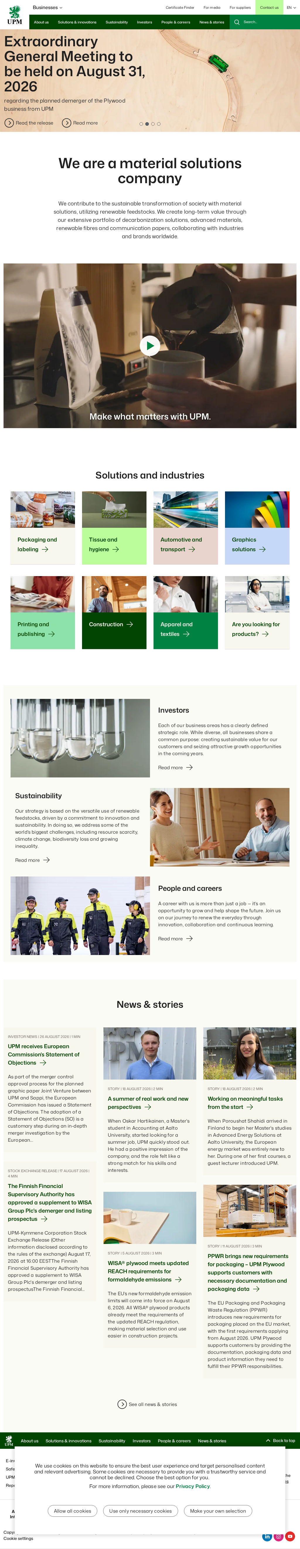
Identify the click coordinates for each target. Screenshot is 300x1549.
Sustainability (112, 1441)
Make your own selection (218, 1511)
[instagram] (279, 1536)
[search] (265, 22)
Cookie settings (18, 1538)
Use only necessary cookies (140, 1511)
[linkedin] (267, 1536)
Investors (142, 1441)
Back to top (284, 1440)
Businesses (45, 7)
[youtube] (290, 1536)
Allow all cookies (72, 1511)
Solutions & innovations (68, 1441)
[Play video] (150, 346)
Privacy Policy (192, 1486)
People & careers (174, 1441)
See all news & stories (153, 1404)
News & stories (212, 1441)
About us (29, 1441)
